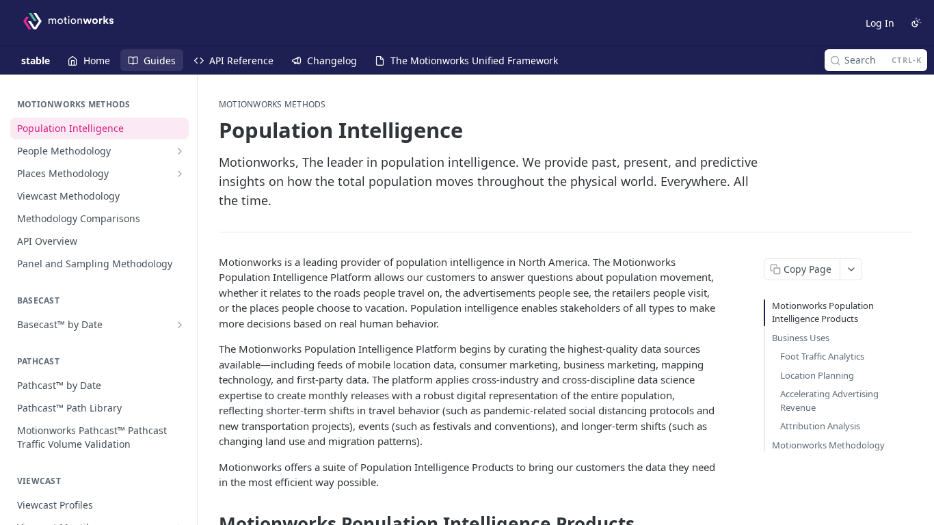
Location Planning (817, 375)
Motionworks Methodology (828, 445)
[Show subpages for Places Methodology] (179, 173)
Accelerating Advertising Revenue (829, 401)
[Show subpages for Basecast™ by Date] (179, 324)
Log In (880, 22)
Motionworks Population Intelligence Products (823, 312)
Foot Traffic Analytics (822, 356)
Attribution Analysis (820, 426)
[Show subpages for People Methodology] (179, 151)
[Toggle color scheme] (916, 22)
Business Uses (800, 338)
